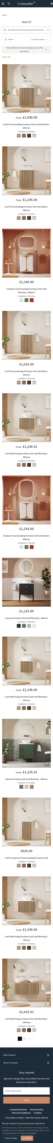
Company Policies (18, 1109)
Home (4, 15)
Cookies (38, 1112)
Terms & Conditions (21, 1112)
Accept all (27, 1138)
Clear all (6, 56)
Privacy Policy (36, 1109)
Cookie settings (10, 1138)
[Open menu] (3, 4)
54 (29, 1039)
